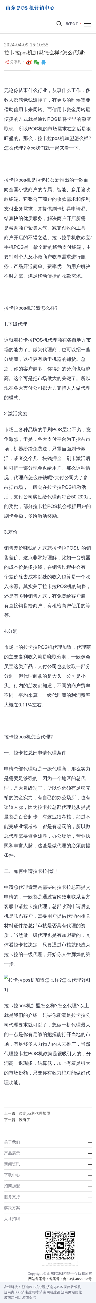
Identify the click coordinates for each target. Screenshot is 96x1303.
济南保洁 (29, 1298)
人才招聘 (12, 1218)
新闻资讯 (12, 1164)
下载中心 (12, 1175)
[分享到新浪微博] (29, 62)
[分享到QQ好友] (43, 62)
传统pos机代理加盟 (34, 1114)
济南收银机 (72, 1287)
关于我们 (12, 1142)
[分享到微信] (36, 62)
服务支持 (12, 1196)
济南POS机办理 (34, 1287)
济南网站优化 (71, 1292)
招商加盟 (12, 1186)
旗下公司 (72, 24)
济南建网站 (30, 1292)
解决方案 (12, 1207)
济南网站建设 (49, 1292)
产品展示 (12, 1153)
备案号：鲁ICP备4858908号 (70, 1279)
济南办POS (54, 1287)
